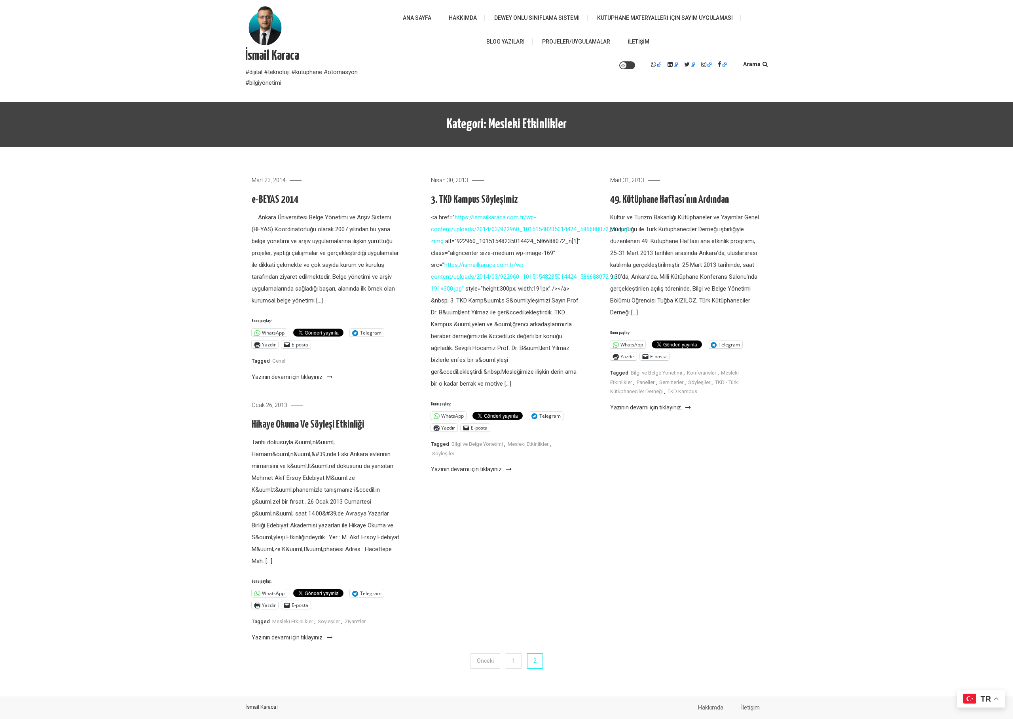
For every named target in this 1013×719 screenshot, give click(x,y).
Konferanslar (701, 373)
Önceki (485, 661)
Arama (752, 64)
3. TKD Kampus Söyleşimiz (474, 199)
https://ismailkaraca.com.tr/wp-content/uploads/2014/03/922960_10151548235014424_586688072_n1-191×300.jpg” (526, 276)
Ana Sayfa (417, 18)
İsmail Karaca (272, 56)
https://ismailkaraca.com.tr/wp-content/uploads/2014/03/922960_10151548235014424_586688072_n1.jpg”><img (531, 229)
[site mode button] (627, 65)
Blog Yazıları (505, 41)
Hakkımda (463, 18)
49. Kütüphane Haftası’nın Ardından (669, 199)
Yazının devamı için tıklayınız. (288, 377)
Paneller (645, 382)
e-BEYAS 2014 (275, 199)
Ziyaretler (355, 621)
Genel (278, 361)
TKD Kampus (682, 391)
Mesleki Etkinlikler (528, 444)
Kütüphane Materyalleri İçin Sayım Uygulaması (665, 18)
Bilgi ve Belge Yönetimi (477, 444)
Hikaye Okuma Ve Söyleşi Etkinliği (308, 424)
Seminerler (671, 382)
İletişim (638, 41)
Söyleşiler (443, 454)
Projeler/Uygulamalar (576, 41)
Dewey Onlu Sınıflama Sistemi (537, 18)
